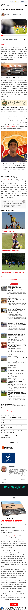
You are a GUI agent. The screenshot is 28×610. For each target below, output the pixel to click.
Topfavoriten (7, 180)
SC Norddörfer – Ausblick (9, 206)
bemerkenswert (11, 126)
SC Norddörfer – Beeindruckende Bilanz (12, 205)
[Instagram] (16, 492)
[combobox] (15, 5)
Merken (3, 44)
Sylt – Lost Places (13, 536)
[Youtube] (14, 492)
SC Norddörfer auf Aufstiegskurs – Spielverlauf (13, 203)
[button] (26, 5)
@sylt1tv (3, 276)
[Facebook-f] (12, 492)
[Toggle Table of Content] (22, 201)
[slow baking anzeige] (14, 106)
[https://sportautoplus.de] (14, 75)
